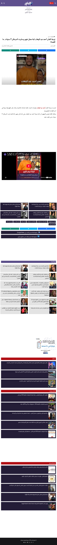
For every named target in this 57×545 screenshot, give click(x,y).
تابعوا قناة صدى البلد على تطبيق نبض (27, 236)
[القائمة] (55, 3)
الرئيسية (52, 36)
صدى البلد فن (17, 221)
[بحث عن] (1, 3)
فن (48, 36)
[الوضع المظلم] (4, 3)
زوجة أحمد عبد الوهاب (31, 221)
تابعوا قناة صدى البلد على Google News (27, 232)
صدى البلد (23, 221)
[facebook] (46, 50)
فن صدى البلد (9, 221)
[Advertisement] (28, 25)
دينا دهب (52, 45)
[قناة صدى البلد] (28, 3)
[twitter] (28, 50)
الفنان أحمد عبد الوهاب (42, 221)
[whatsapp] (10, 50)
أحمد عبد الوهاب (41, 108)
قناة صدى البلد (52, 224)
